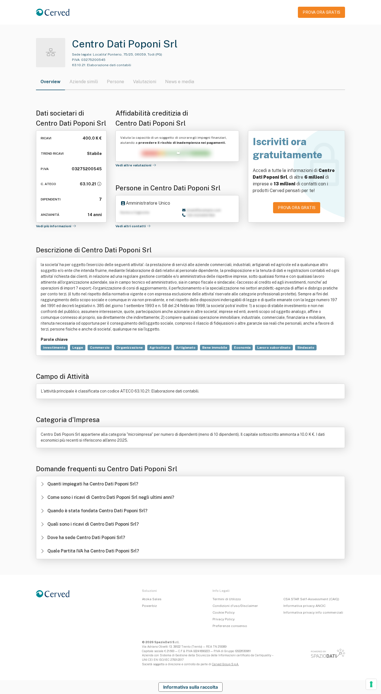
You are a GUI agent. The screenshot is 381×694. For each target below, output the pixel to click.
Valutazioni (144, 81)
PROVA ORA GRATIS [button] (321, 12)
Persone (115, 81)
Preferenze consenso (230, 626)
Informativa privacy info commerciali (313, 612)
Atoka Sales (151, 599)
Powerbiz (149, 606)
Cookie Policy (224, 612)
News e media (179, 81)
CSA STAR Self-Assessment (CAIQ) (311, 599)
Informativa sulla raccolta (190, 687)
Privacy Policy (224, 619)
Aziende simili (83, 81)
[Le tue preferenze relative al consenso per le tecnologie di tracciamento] (371, 684)
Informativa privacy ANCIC (304, 606)
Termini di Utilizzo (227, 599)
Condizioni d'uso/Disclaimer (235, 606)
